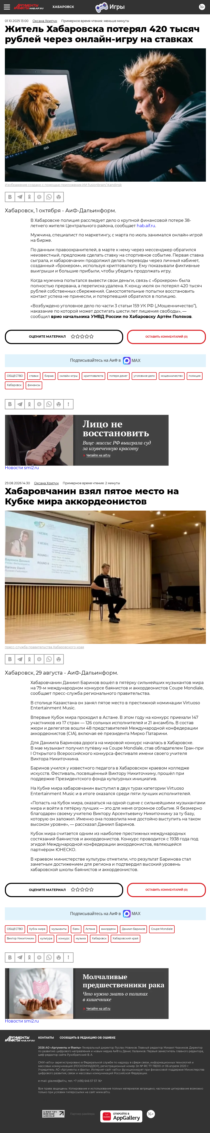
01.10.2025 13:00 (16, 21)
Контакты (46, 1037)
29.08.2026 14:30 (17, 483)
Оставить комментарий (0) (166, 336)
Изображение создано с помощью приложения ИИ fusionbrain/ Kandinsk (63, 185)
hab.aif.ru (146, 225)
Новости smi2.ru (22, 467)
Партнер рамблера (82, 1113)
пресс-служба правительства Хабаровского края (44, 647)
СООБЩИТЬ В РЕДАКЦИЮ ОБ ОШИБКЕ (88, 1037)
